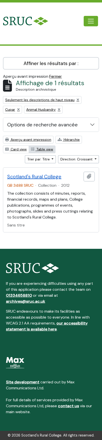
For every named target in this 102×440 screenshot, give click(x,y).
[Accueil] (29, 21)
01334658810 (19, 295)
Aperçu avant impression (30, 139)
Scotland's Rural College (34, 177)
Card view (18, 149)
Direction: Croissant (77, 159)
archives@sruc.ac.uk (25, 301)
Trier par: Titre (39, 159)
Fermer (55, 76)
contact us (68, 405)
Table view (44, 149)
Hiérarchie (71, 139)
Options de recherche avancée (42, 124)
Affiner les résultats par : (51, 63)
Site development (22, 382)
